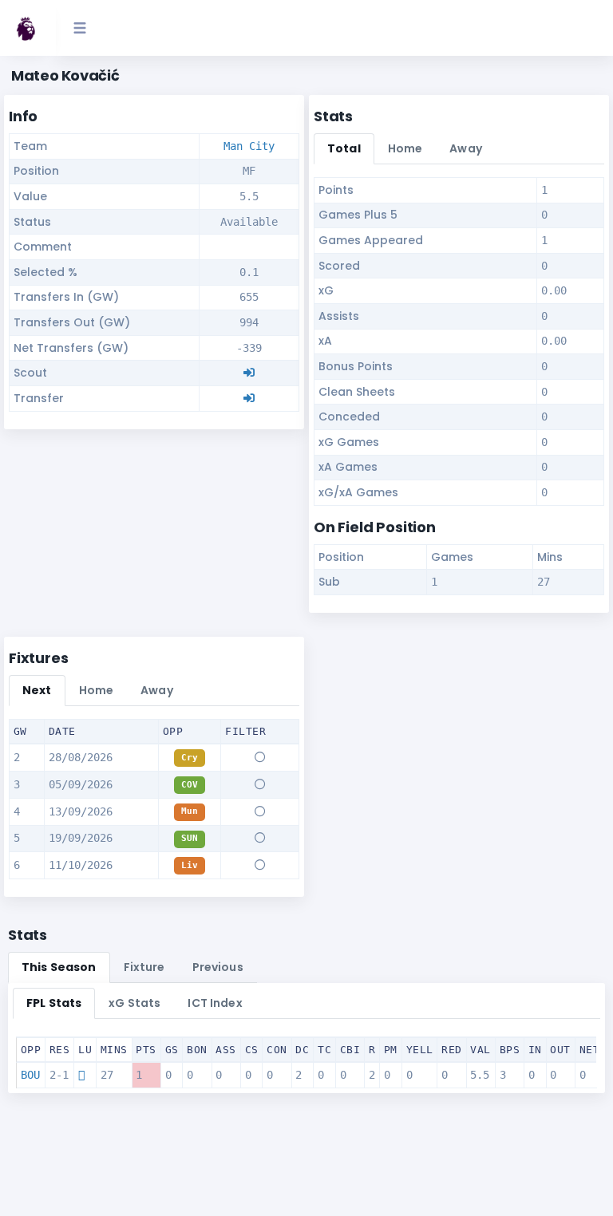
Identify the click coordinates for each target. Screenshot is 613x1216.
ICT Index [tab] (215, 1003)
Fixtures (39, 658)
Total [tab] (344, 148)
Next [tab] (37, 690)
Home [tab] (405, 148)
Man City (249, 146)
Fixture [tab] (144, 967)
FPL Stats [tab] (53, 1003)
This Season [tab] (59, 967)
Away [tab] (465, 148)
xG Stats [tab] (134, 1003)
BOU (30, 1074)
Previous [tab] (217, 967)
